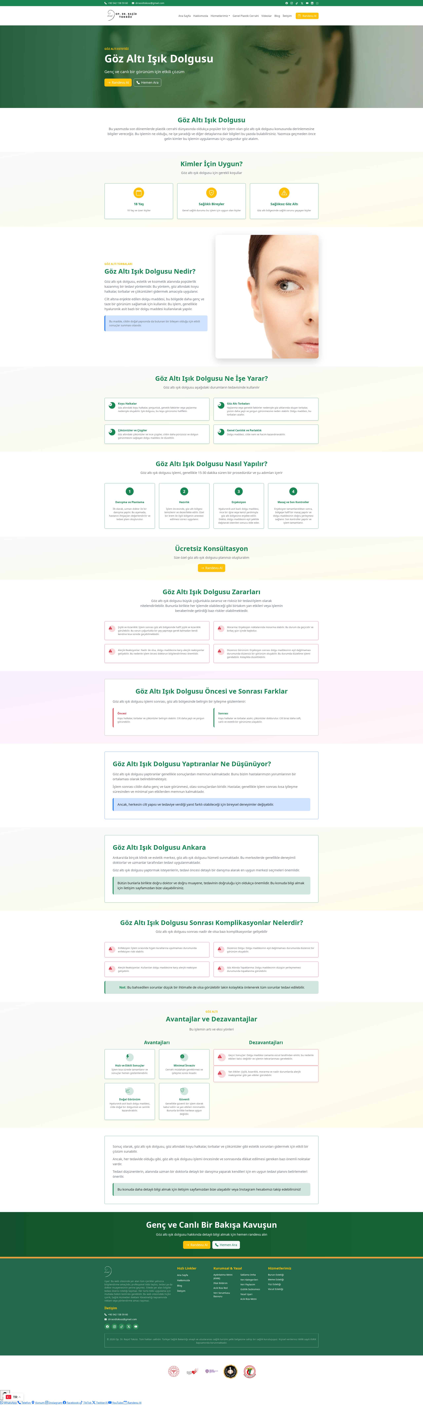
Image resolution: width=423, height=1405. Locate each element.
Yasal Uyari (246, 1294)
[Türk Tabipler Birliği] (249, 1371)
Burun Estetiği (276, 1274)
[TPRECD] (211, 1371)
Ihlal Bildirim (220, 1283)
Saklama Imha (248, 1274)
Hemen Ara (149, 82)
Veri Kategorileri (249, 1279)
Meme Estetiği (276, 1279)
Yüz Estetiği (274, 1284)
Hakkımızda (200, 16)
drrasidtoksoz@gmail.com (122, 1319)
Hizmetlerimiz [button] (219, 16)
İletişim (287, 16)
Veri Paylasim (247, 1284)
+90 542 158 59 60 (118, 1314)
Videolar (266, 16)
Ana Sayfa (184, 16)
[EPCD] (230, 1371)
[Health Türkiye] (192, 1371)
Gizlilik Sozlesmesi (250, 1289)
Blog (277, 16)
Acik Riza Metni (248, 1299)
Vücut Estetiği (275, 1289)
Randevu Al (309, 16)
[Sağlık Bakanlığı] (173, 1371)
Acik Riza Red (220, 1287)
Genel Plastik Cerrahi (246, 16)
